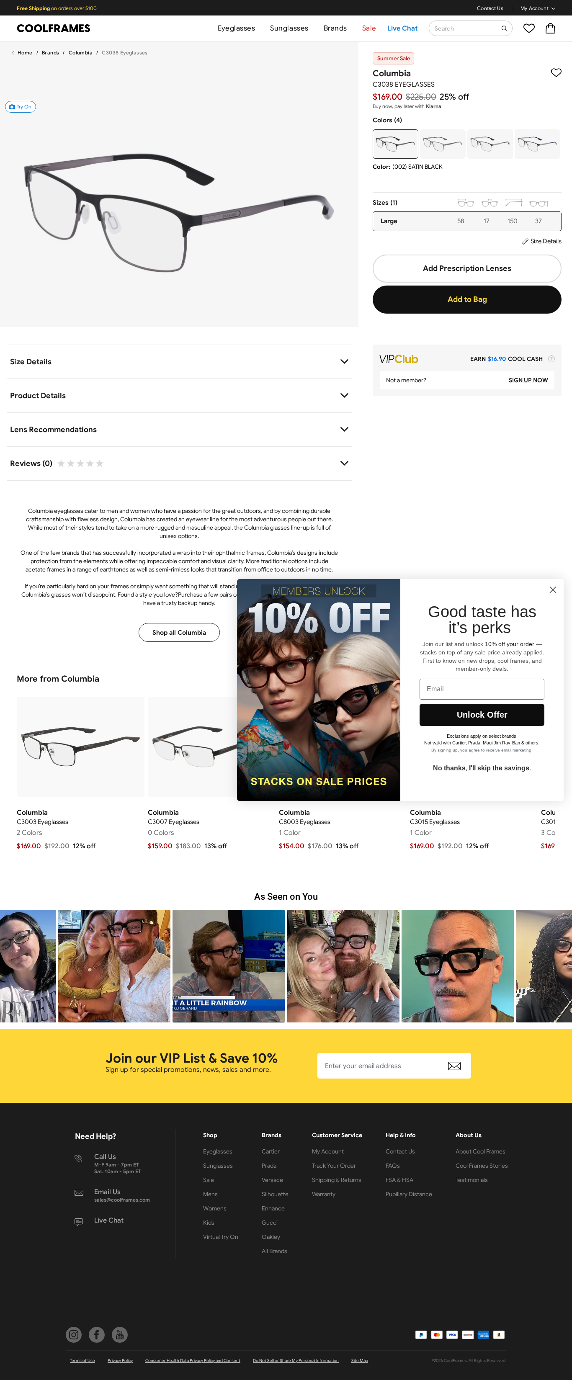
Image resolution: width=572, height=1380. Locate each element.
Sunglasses (289, 28)
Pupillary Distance (409, 1194)
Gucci (270, 1222)
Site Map (359, 1360)
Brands (335, 28)
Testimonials (472, 1180)
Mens (210, 1194)
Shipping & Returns (336, 1180)
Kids (208, 1222)
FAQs (393, 1165)
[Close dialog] (553, 589)
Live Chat (402, 28)
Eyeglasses (236, 28)
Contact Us (490, 8)
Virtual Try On (220, 1237)
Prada (269, 1165)
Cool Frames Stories (482, 1165)
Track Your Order (334, 1165)
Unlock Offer (482, 714)
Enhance (273, 1208)
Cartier (271, 1151)
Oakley (271, 1237)
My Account (534, 8)
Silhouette (275, 1194)
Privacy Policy (120, 1360)
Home (25, 52)
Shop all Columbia (179, 632)
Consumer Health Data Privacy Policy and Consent (192, 1360)
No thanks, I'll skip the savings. (482, 768)
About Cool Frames (480, 1151)
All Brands (274, 1251)
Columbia (81, 52)
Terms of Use (82, 1360)
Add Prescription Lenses (467, 268)
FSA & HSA (399, 1180)
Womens (215, 1208)
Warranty (323, 1194)
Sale (369, 28)
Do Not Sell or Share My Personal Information (296, 1360)
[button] (114, 966)
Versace (272, 1180)
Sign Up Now (528, 380)
